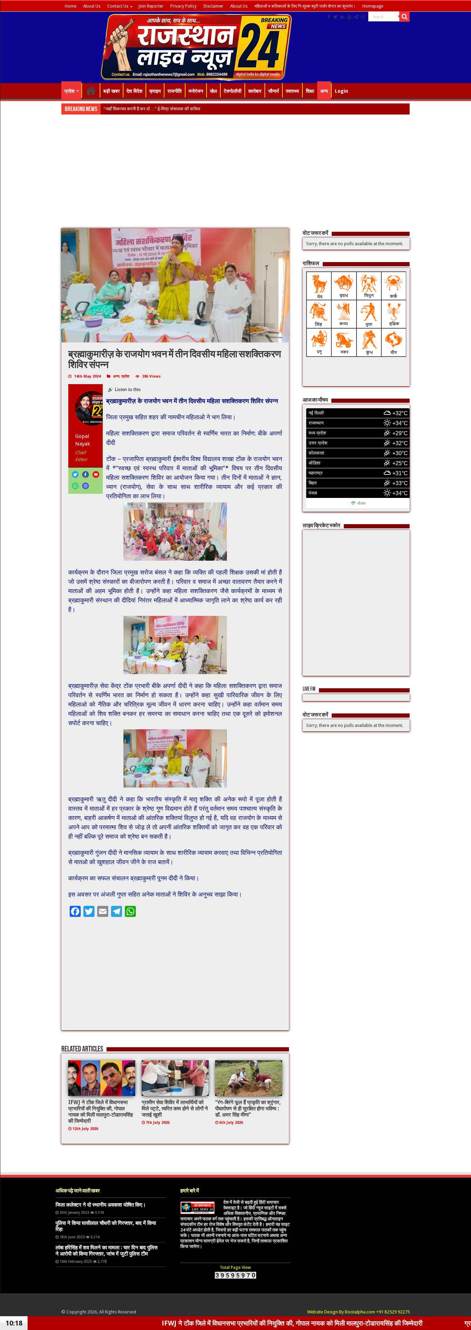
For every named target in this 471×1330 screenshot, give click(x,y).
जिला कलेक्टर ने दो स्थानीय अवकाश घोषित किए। (101, 1205)
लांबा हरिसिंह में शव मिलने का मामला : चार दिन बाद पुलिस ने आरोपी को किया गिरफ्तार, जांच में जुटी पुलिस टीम (107, 1250)
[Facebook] (329, 17)
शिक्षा (310, 91)
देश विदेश (134, 91)
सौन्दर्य (273, 91)
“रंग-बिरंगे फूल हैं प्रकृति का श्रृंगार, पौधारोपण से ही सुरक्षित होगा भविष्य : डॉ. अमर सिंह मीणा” (248, 1108)
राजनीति (175, 91)
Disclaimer (213, 6)
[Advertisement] (235, 177)
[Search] (404, 16)
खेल (213, 91)
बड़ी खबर (111, 91)
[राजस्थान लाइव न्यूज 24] (196, 46)
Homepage (372, 6)
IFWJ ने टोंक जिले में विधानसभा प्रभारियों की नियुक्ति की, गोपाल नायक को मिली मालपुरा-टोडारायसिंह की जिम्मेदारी (100, 1111)
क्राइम (155, 91)
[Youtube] (349, 17)
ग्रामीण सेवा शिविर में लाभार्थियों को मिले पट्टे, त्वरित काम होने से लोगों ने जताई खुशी (175, 1108)
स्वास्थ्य (292, 91)
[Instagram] (85, 485)
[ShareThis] (356, 17)
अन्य (324, 91)
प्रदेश (69, 91)
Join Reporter (151, 6)
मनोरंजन (196, 91)
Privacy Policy (183, 6)
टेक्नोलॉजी (232, 91)
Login (341, 91)
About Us (91, 6)
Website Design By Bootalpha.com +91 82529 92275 (358, 1311)
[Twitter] (335, 17)
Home (70, 6)
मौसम (361, 503)
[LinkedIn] (342, 17)
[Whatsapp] (75, 485)
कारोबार (254, 91)
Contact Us (117, 6)
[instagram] (363, 17)
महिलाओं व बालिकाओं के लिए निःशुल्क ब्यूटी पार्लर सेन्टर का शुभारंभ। (304, 6)
